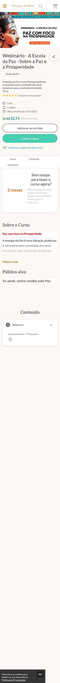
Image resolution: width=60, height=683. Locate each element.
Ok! (40, 674)
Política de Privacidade (14, 679)
